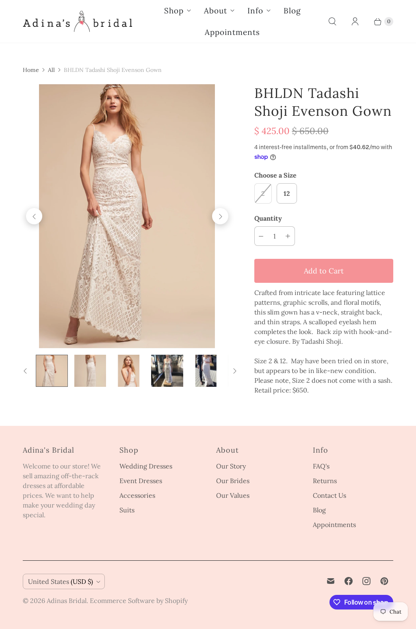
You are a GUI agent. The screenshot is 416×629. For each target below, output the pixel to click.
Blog (292, 10)
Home (31, 70)
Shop (174, 10)
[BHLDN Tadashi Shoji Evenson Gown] (127, 216)
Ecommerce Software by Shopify (139, 600)
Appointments (232, 32)
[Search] (332, 21)
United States (60, 581)
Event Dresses (140, 481)
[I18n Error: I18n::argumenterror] (52, 371)
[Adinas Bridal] (77, 21)
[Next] (220, 216)
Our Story (231, 466)
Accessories (137, 495)
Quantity (268, 218)
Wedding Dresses (145, 466)
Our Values (232, 495)
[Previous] (34, 216)
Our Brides (232, 481)
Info (255, 10)
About (215, 10)
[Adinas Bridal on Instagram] (366, 581)
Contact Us (329, 495)
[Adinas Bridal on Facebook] (349, 581)
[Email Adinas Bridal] (331, 581)
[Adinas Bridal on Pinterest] (384, 581)
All (51, 70)
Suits (126, 510)
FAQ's (321, 466)
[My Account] (355, 21)
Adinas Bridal (67, 600)
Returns (325, 481)
